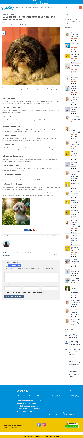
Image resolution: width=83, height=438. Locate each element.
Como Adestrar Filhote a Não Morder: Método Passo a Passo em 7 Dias (74, 373)
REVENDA (36, 8)
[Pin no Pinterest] (34, 230)
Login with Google (15, 265)
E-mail (25, 285)
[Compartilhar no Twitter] (28, 230)
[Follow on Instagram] (58, 395)
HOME (18, 8)
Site (43, 285)
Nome (6, 285)
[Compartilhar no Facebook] (25, 230)
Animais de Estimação (8, 14)
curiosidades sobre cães (38, 236)
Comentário (8, 271)
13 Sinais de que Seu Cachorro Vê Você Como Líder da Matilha (74, 344)
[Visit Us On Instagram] (44, 425)
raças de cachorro (48, 236)
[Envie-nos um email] (73, 395)
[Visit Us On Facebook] (39, 425)
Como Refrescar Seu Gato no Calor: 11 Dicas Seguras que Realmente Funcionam (74, 353)
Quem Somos (28, 8)
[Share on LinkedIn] (37, 230)
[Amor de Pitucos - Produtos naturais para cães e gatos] (7, 8)
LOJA (22, 8)
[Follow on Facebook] (54, 395)
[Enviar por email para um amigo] (31, 230)
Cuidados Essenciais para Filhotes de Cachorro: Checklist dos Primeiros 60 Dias (74, 363)
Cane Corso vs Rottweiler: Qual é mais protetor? (74, 336)
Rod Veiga (23, 24)
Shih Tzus (55, 236)
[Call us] (77, 395)
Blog (41, 8)
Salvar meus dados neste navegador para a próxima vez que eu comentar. (28, 292)
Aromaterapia (48, 8)
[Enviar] (80, 7)
